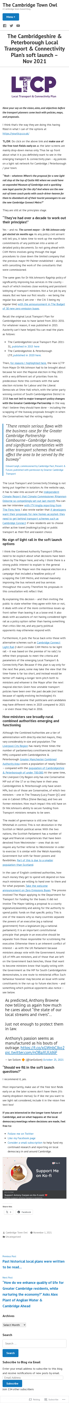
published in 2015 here (25, 346)
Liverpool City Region (15, 746)
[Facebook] (5, 25)
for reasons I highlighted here (28, 363)
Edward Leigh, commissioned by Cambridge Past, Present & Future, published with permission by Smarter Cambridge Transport (35, 470)
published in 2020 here (27, 355)
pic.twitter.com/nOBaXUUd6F (31, 1052)
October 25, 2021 (53, 1059)
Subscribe (12, 1383)
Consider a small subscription (25, 1142)
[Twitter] (11, 25)
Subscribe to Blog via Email (21, 1362)
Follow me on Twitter (21, 1133)
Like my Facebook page (21, 1138)
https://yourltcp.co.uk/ (16, 133)
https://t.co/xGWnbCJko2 (43, 1047)
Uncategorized (13, 1236)
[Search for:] (34, 1343)
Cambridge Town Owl (17, 1232)
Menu (12, 17)
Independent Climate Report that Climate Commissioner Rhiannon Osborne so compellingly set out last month (34, 496)
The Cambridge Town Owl (30, 5)
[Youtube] (17, 25)
